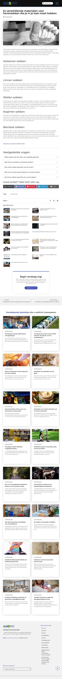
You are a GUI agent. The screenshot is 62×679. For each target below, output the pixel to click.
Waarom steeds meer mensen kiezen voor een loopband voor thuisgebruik (20, 232)
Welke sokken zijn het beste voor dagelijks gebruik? (30, 157)
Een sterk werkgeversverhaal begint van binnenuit (19, 247)
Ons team (43, 630)
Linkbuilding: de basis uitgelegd (18, 254)
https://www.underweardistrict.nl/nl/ (14, 143)
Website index (44, 647)
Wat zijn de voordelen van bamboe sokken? (30, 162)
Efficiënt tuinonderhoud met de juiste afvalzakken (20, 209)
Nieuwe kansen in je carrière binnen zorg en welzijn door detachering (19, 224)
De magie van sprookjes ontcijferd (44, 522)
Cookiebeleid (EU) (45, 640)
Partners (43, 633)
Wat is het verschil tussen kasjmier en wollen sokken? (30, 172)
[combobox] (47, 3)
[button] (57, 3)
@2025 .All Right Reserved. (15, 637)
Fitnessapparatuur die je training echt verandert (49, 224)
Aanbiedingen (8, 17)
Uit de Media (44, 645)
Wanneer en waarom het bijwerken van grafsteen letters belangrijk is (48, 247)
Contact (43, 637)
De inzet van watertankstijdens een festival (48, 255)
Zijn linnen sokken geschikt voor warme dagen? (30, 177)
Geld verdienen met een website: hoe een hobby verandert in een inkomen (45, 660)
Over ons (43, 628)
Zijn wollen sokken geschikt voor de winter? (30, 167)
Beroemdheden (45, 642)
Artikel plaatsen (45, 635)
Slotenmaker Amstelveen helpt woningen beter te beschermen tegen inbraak (49, 240)
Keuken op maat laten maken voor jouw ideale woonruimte (48, 217)
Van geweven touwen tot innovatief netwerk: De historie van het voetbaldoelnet (45, 335)
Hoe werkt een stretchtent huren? (19, 262)
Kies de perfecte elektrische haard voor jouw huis (44, 231)
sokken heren (23, 89)
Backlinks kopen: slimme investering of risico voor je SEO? (45, 652)
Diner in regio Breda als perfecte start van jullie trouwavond (20, 240)
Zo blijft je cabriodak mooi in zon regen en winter (47, 209)
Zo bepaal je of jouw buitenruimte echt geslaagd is (19, 217)
